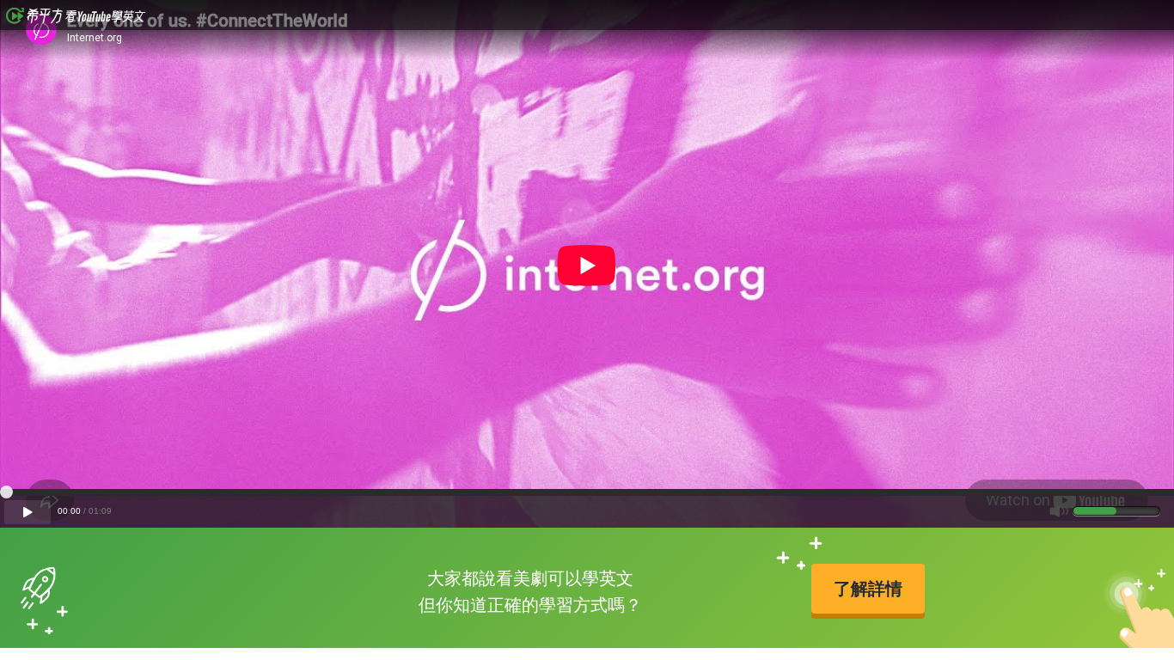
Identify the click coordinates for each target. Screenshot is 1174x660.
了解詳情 (868, 588)
